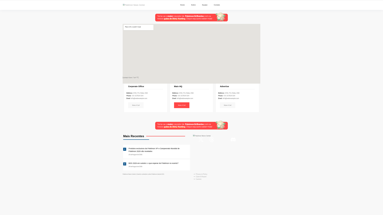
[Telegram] (243, 139)
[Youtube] (217, 139)
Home (182, 5)
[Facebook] (206, 139)
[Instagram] (195, 139)
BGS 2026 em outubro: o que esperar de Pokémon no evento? (153, 163)
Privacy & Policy (201, 174)
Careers (198, 179)
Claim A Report (201, 176)
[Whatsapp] (238, 139)
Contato (217, 5)
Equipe (204, 5)
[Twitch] (222, 139)
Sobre (193, 5)
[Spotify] (227, 139)
